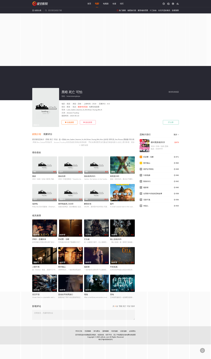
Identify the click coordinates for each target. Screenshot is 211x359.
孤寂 (34, 176)
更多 (176, 135)
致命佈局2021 (89, 176)
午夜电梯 (146, 175)
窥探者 (87, 267)
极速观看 (87, 122)
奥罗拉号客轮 (148, 169)
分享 (171, 122)
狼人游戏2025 (115, 239)
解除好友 (87, 204)
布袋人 (145, 206)
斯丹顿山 (62, 267)
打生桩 (87, 239)
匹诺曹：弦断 (63, 239)
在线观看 (69, 122)
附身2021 (147, 181)
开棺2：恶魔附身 (39, 239)
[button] (37, 134)
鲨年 (112, 204)
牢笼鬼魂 (113, 267)
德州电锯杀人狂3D (65, 204)
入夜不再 (36, 267)
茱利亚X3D (114, 176)
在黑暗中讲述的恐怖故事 (152, 194)
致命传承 (62, 176)
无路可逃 (146, 200)
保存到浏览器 (174, 92)
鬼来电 (35, 204)
